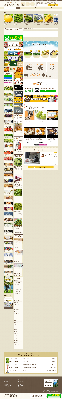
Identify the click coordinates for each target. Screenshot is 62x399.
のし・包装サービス (49, 0)
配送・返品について (42, 0)
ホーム (32, 0)
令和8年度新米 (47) (7, 123)
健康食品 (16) (7, 221)
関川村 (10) (16, 338)
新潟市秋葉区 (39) (18, 289)
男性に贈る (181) (17, 271)
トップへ (25, 34)
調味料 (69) (6, 177)
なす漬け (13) (7, 112)
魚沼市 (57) (16, 322)
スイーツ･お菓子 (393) (7, 148)
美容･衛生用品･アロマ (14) (7, 257)
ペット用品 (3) (7, 274)
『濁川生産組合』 (53, 367)
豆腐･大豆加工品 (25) (7, 194)
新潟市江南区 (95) (18, 287)
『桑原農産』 (54, 364)
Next (60, 20)
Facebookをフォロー (9, 78)
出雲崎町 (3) (17, 344)
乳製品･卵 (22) (7, 205)
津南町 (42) (16, 329)
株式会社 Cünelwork (49, 390)
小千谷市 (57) (17, 320)
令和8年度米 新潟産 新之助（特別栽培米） (30, 367)
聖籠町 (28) (16, 331)
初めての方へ (37, 0)
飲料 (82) (6, 210)
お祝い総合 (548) (17, 242)
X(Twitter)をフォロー (9, 80)
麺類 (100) (6, 171)
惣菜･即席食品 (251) (8, 166)
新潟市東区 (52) (17, 284)
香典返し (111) (17, 261)
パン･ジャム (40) (7, 199)
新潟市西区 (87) (17, 293)
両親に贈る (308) (17, 273)
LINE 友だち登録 (48, 90)
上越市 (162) (17, 298)
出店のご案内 (55, 0)
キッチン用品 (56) (7, 239)
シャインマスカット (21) (8, 107)
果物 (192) (6, 131)
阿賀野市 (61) (17, 313)
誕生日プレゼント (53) (18, 247)
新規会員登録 (5, 0)
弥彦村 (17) (16, 335)
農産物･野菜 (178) (7, 137)
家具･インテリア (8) (8, 268)
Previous (2, 20)
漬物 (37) (6, 182)
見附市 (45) (16, 324)
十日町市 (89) (17, 309)
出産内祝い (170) (17, 256)
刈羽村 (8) (16, 340)
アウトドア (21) (7, 263)
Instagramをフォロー (9, 82)
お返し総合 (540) (17, 254)
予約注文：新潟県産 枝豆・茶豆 (18, 226)
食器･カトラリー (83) (7, 234)
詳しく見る (29, 70)
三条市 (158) (17, 300)
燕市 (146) (16, 302)
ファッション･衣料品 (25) (7, 251)
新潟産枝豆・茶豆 (26, 358)
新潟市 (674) (17, 280)
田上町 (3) (16, 342)
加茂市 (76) (16, 311)
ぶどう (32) (6, 101)
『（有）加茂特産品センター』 (51, 370)
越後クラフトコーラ (16, 149)
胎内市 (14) (16, 333)
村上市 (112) (17, 304)
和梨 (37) (6, 96)
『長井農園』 (54, 358)
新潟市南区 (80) (17, 291)
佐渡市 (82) (16, 318)
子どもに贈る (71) (17, 275)
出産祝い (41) (17, 244)
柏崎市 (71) (16, 307)
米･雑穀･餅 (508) (7, 142)
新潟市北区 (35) (17, 282)
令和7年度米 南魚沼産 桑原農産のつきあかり (30, 364)
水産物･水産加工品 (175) (7, 155)
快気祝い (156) (17, 259)
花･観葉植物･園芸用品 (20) (7, 227)
